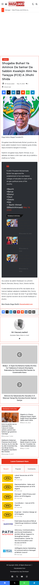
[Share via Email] (29, 311)
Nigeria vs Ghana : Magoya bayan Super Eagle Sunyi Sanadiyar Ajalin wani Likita (28, 417)
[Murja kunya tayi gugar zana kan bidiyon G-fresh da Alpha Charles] (12, 240)
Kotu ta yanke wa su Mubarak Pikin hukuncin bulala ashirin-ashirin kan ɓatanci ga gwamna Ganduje (9, 429)
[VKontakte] (26, 311)
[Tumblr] (14, 311)
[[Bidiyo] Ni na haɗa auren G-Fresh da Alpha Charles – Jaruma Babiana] (12, 223)
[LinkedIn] (10, 311)
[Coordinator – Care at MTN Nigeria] (7, 506)
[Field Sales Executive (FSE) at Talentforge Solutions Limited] (7, 524)
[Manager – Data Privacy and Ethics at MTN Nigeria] (7, 497)
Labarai (5, 59)
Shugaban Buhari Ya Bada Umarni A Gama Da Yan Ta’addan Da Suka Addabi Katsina (28, 443)
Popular (18, 469)
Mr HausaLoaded (9, 83)
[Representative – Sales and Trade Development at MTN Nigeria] (7, 487)
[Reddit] (22, 311)
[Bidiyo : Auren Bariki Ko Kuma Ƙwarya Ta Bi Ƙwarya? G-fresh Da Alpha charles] (12, 258)
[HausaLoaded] (16, 3)
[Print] (33, 311)
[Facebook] (3, 311)
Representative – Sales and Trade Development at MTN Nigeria (25, 486)
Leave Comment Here (19, 461)
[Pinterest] (18, 311)
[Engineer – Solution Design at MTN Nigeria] (7, 515)
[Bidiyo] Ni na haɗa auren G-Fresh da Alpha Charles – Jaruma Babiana (25, 226)
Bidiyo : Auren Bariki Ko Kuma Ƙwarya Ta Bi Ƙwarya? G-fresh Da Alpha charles (25, 261)
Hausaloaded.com (26, 304)
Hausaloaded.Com (19, 568)
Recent (6, 469)
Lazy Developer (24, 571)
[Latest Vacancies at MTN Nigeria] (7, 478)
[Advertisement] (19, 34)
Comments (32, 469)
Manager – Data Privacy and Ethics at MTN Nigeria (20, 10)
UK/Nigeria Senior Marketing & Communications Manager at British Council (25, 550)
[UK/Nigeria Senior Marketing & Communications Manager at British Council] (7, 551)
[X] (7, 311)
